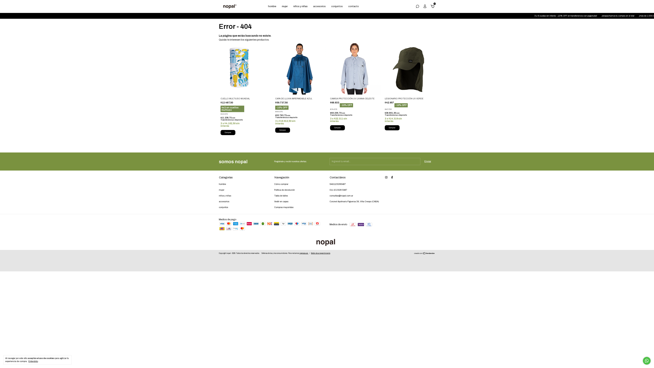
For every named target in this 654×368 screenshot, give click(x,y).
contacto (353, 6)
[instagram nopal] (386, 177)
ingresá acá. (303, 253)
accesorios (319, 6)
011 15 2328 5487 (338, 190)
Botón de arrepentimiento (320, 253)
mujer (285, 6)
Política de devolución (284, 190)
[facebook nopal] (392, 177)
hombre (272, 6)
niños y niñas (300, 6)
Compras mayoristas (283, 207)
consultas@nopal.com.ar (341, 196)
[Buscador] (417, 7)
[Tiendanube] (424, 253)
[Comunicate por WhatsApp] (647, 361)
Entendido (33, 361)
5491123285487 (338, 184)
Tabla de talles (281, 196)
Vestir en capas (281, 201)
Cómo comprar (281, 184)
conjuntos (337, 6)
